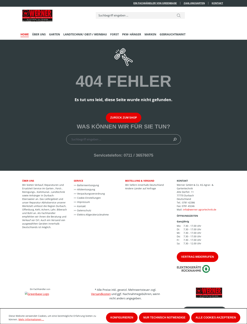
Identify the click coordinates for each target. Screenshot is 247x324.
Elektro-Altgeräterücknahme (92, 214)
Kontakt (217, 3)
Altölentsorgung (85, 189)
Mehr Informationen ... (31, 319)
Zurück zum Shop (123, 117)
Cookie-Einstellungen (88, 197)
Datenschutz (83, 210)
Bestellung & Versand (139, 180)
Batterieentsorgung (87, 185)
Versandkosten (101, 294)
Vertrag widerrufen (197, 256)
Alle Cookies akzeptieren (216, 317)
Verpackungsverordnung (90, 193)
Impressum (83, 202)
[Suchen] (179, 15)
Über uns (28, 180)
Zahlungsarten (194, 3)
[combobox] (134, 15)
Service (78, 180)
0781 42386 (188, 202)
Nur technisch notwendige (164, 317)
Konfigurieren (121, 317)
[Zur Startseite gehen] (37, 14)
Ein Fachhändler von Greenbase (155, 3)
